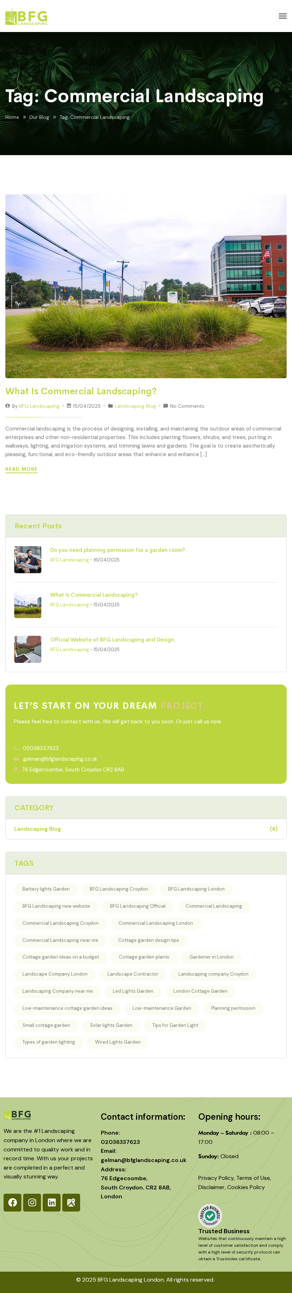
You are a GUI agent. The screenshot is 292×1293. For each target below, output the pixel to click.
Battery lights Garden (46, 889)
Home (12, 117)
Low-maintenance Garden (161, 1008)
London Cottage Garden (200, 991)
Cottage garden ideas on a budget (60, 957)
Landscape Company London (55, 974)
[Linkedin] (52, 1203)
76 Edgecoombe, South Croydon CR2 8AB (73, 769)
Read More (22, 469)
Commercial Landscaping (214, 906)
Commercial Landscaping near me (60, 940)
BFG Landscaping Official (138, 906)
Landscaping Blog (135, 406)
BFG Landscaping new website (56, 906)
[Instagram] (32, 1203)
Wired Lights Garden (118, 1042)
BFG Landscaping (39, 406)
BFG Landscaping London (196, 889)
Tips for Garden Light (175, 1025)
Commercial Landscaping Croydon (60, 923)
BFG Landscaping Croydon (119, 889)
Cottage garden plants (144, 957)
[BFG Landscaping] (26, 16)
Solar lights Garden (111, 1025)
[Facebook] (12, 1203)
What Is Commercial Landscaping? (81, 391)
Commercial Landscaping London (156, 923)
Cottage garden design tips (148, 940)
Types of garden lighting (48, 1042)
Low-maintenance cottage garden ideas (67, 1008)
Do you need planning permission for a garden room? (117, 550)
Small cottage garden (46, 1025)
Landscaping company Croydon (213, 974)
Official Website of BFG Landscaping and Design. (113, 639)
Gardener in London (211, 957)
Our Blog (39, 117)
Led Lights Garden (133, 991)
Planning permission (233, 1008)
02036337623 (41, 748)
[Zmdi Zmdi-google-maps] (71, 1203)
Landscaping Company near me (57, 991)
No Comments (187, 406)
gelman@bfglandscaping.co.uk (60, 758)
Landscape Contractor (133, 974)
